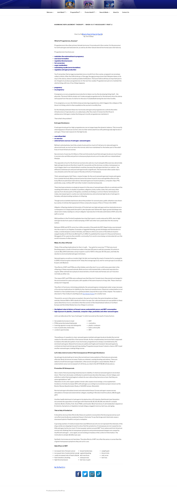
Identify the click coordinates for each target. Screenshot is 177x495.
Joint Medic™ (61, 12)
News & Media (104, 12)
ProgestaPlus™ (75, 12)
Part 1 (84, 34)
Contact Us (125, 12)
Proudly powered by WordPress (55, 490)
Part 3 (89, 34)
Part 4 (94, 34)
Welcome (49, 12)
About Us (116, 12)
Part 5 (100, 34)
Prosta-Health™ (90, 12)
